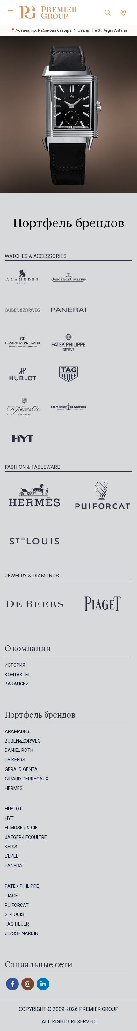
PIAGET (13, 896)
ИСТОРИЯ (15, 665)
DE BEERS (15, 760)
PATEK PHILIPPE (22, 886)
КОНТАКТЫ (17, 674)
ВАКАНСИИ (17, 684)
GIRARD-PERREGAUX (26, 779)
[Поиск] (107, 12)
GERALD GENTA (21, 769)
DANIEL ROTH (19, 750)
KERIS (11, 847)
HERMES (14, 788)
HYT (9, 818)
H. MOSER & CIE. (22, 828)
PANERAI (14, 865)
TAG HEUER (17, 924)
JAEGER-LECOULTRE (26, 837)
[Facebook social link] (12, 984)
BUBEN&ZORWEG (23, 741)
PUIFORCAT (17, 905)
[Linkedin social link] (43, 984)
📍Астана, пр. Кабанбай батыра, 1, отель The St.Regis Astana (68, 30)
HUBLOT (13, 809)
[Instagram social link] (27, 984)
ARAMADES (17, 731)
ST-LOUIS (14, 914)
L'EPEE (11, 856)
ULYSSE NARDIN (21, 933)
